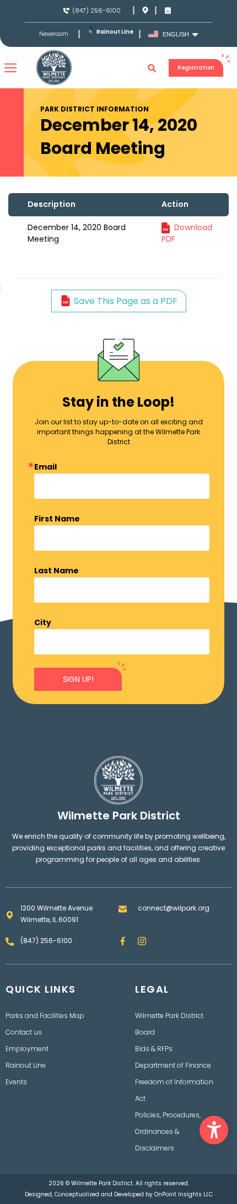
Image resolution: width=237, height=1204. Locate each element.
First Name (57, 519)
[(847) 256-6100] (66, 11)
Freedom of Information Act (174, 1090)
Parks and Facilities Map (45, 1015)
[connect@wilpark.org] (122, 909)
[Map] (145, 10)
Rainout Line (114, 32)
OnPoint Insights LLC (183, 1194)
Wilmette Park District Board (169, 1024)
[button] (214, 1130)
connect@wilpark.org (173, 908)
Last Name (56, 570)
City (42, 622)
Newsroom (53, 34)
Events (16, 1081)
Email (45, 467)
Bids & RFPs (154, 1048)
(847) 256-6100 (96, 10)
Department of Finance (173, 1065)
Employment (27, 1048)
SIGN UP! (78, 679)
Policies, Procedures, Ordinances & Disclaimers (168, 1131)
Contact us (24, 1032)
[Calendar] (167, 10)
